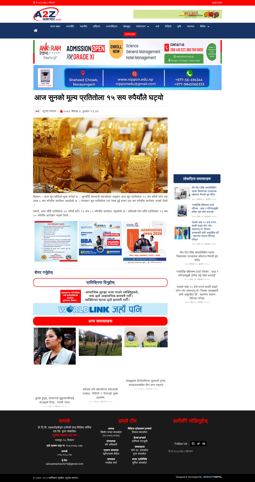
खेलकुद (126, 26)
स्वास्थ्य (190, 26)
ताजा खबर (55, 26)
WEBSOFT (212, 477)
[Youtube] (203, 443)
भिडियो (168, 26)
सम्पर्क (64, 421)
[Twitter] (198, 443)
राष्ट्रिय (96, 26)
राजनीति (70, 26)
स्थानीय (83, 26)
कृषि (179, 26)
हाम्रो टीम (127, 421)
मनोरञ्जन (140, 26)
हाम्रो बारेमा (217, 2)
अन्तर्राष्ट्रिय (111, 26)
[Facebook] (193, 443)
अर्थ (157, 26)
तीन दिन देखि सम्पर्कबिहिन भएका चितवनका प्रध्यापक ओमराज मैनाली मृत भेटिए (197, 256)
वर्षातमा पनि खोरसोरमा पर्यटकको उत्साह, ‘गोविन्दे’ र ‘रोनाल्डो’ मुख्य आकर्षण (100, 393)
